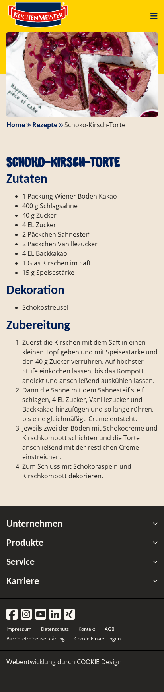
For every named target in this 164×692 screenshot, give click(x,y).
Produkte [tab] (24, 542)
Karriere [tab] (22, 581)
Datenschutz (55, 629)
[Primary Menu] (151, 16)
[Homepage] (38, 27)
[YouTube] (40, 614)
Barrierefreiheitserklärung (35, 638)
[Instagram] (26, 614)
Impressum (18, 629)
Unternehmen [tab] (34, 523)
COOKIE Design (99, 661)
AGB (110, 629)
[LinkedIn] (55, 614)
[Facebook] (12, 614)
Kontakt (86, 629)
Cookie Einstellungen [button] (97, 638)
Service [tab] (20, 561)
